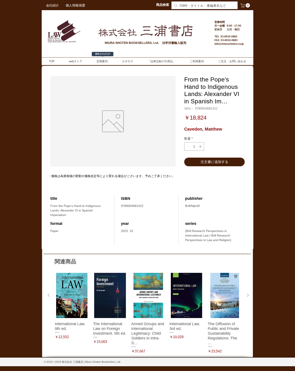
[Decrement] (188, 146)
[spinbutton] (194, 146)
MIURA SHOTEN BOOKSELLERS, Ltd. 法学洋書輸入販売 (145, 43)
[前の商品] (48, 295)
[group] (148, 313)
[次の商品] (248, 295)
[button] (245, 5)
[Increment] (201, 146)
